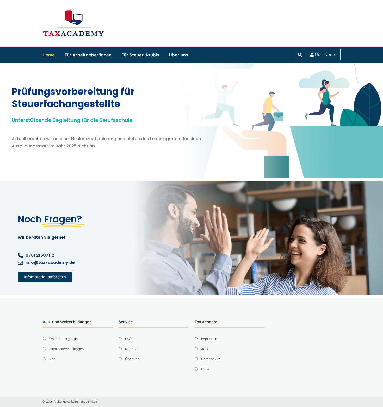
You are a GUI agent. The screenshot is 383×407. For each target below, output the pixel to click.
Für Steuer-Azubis (140, 54)
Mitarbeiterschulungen (66, 349)
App (52, 359)
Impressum (209, 339)
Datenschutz (210, 359)
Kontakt (131, 349)
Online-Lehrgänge (63, 339)
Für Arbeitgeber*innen (88, 54)
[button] (45, 277)
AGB (204, 349)
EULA (205, 369)
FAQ (128, 339)
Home (48, 54)
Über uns (178, 54)
